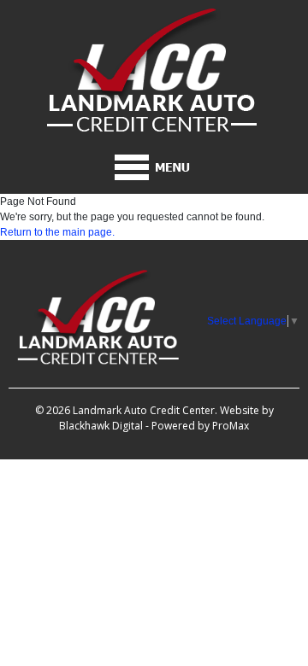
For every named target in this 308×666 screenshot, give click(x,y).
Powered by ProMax (200, 425)
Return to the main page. (57, 232)
